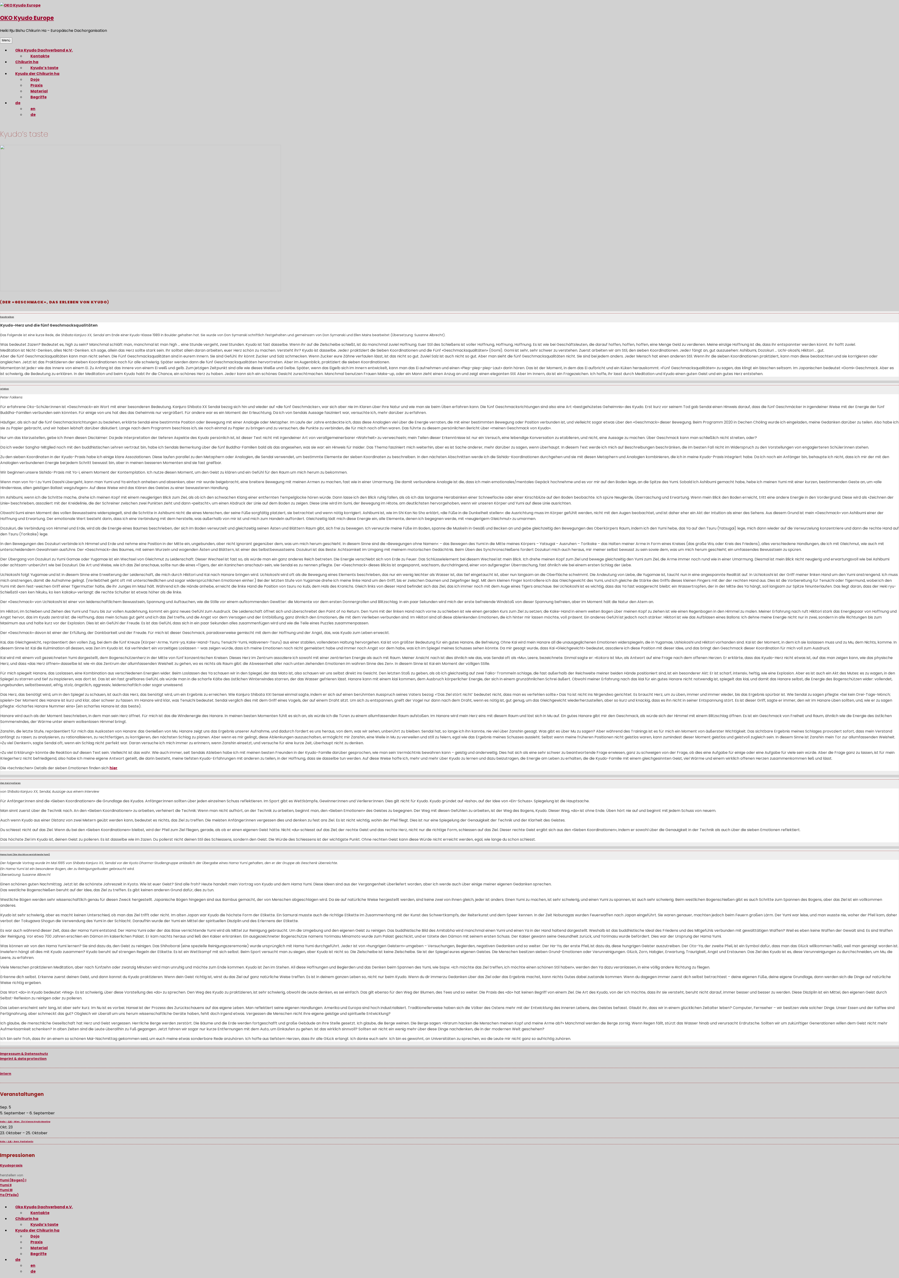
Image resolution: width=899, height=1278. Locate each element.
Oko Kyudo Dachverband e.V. (44, 50)
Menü (6, 40)
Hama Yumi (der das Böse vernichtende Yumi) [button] (25, 854)
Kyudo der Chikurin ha (37, 73)
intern (5, 1073)
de (17, 103)
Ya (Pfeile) (9, 1195)
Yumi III (6, 1190)
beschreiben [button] (7, 317)
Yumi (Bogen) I (13, 1180)
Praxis (36, 85)
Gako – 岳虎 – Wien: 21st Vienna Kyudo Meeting (25, 1121)
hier (113, 768)
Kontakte (39, 56)
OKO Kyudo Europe (27, 18)
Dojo (35, 79)
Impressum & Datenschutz (24, 1053)
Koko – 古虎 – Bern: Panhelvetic (16, 1141)
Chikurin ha (26, 62)
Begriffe (38, 97)
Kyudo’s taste (44, 67)
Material (39, 91)
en (32, 108)
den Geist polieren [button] (10, 783)
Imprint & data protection (23, 1058)
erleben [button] (4, 389)
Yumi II (5, 1185)
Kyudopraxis (11, 1165)
